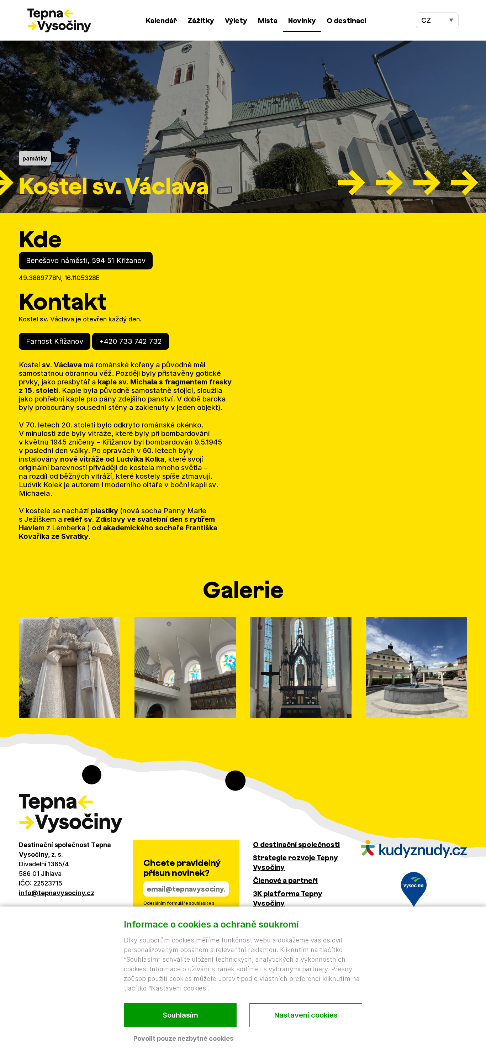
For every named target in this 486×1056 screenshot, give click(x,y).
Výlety (236, 20)
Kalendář (161, 20)
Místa (268, 20)
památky (34, 158)
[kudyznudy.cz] (413, 849)
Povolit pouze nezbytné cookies (183, 1038)
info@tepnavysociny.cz (56, 893)
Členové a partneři (285, 880)
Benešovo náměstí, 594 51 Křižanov (86, 260)
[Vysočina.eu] (413, 890)
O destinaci (346, 20)
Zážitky (200, 20)
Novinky (302, 20)
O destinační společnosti (296, 844)
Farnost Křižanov (54, 341)
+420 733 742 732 (130, 341)
